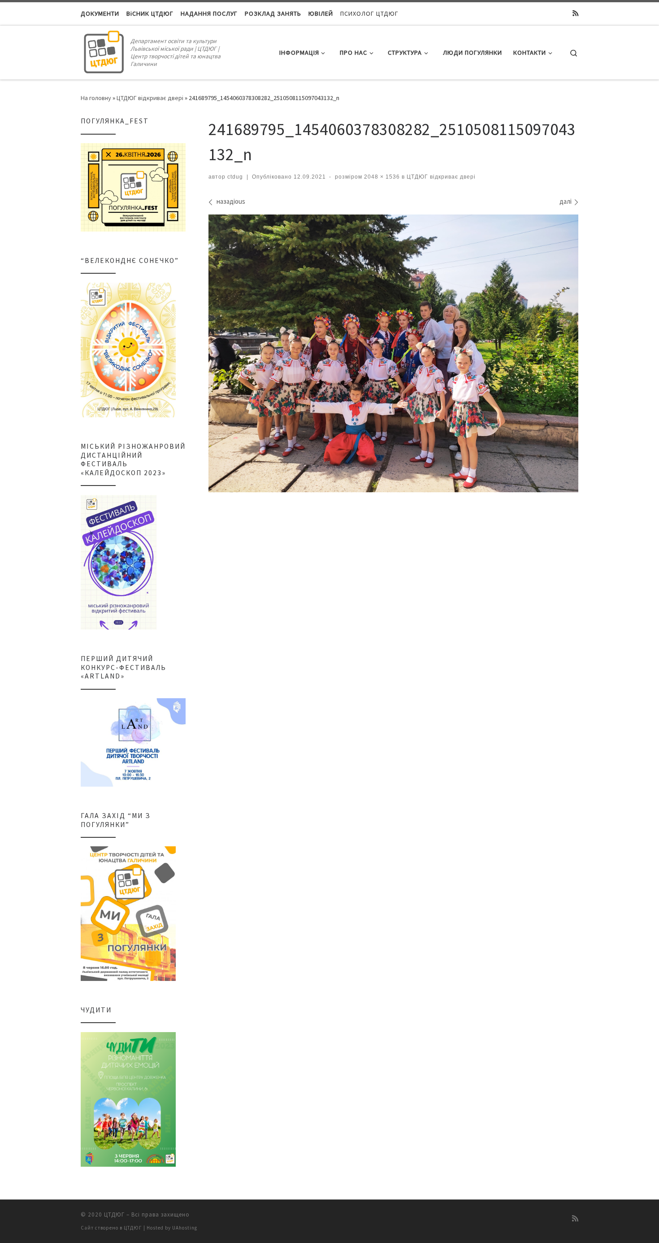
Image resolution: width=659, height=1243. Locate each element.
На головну (96, 98)
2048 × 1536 (381, 177)
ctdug (235, 177)
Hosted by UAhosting (172, 1228)
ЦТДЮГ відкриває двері (150, 98)
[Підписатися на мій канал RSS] (575, 13)
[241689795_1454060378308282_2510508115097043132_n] (393, 353)
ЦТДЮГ (114, 1214)
